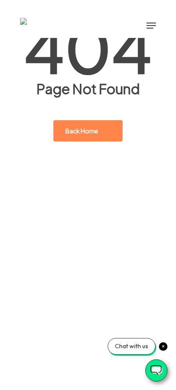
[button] (151, 25)
